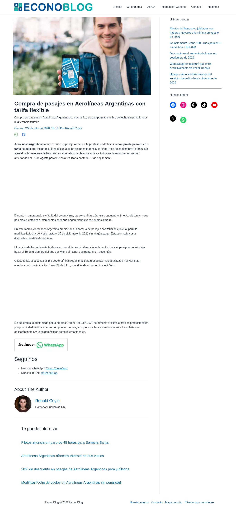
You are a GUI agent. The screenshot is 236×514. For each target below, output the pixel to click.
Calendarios (134, 6)
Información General (173, 6)
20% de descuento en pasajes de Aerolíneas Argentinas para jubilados (75, 469)
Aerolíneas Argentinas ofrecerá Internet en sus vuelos (62, 456)
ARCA (151, 6)
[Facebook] (23, 134)
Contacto (196, 6)
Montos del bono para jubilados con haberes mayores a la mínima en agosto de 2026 (194, 32)
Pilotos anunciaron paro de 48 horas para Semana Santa (64, 442)
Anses (117, 6)
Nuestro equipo (139, 502)
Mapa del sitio (173, 502)
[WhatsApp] (16, 134)
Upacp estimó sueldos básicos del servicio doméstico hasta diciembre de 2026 (193, 78)
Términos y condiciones (199, 502)
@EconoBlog (49, 372)
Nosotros (213, 6)
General (19, 128)
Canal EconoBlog (57, 368)
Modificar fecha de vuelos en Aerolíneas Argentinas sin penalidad (71, 482)
